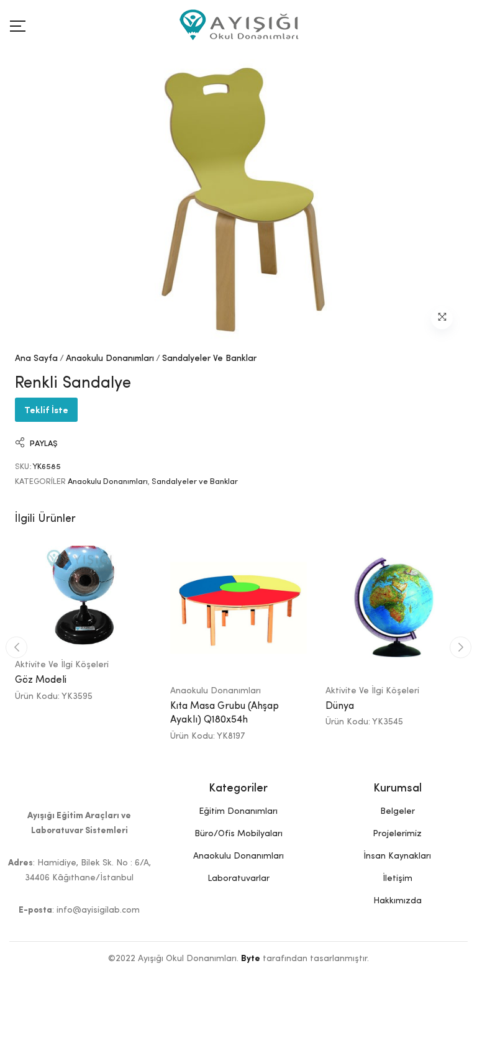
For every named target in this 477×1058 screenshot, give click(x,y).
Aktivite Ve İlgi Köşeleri (62, 664)
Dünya (339, 706)
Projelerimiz (397, 833)
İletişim (397, 878)
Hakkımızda (397, 900)
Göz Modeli (40, 680)
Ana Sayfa (36, 358)
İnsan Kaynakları (397, 856)
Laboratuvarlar (238, 878)
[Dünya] (393, 607)
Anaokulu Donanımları (110, 358)
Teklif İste (46, 409)
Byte (250, 958)
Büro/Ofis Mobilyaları (238, 833)
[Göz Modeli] (83, 594)
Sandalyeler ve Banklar (209, 358)
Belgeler (397, 811)
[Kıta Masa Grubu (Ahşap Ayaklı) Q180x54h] (238, 607)
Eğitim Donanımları (238, 811)
